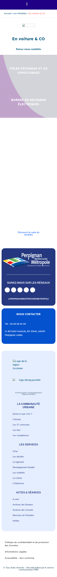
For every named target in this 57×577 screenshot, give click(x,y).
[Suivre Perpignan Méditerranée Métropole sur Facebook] (7, 289)
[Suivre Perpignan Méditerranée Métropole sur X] (32, 289)
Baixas (19, 166)
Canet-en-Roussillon (20, 170)
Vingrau (34, 221)
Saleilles (13, 210)
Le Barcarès (25, 181)
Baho (12, 166)
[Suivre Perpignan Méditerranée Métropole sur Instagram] (13, 289)
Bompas (29, 166)
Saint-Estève (27, 195)
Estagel (14, 181)
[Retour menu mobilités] (29, 47)
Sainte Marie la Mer (28, 206)
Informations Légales (16, 551)
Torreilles (34, 210)
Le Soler (37, 181)
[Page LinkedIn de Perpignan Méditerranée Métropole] (26, 289)
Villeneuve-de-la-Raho (30, 217)
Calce (34, 170)
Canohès (14, 174)
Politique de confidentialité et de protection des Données (27, 544)
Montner (21, 184)
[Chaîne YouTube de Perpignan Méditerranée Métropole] (19, 289)
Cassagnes (40, 174)
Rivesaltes (14, 195)
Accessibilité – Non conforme (19, 558)
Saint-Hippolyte (25, 199)
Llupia (12, 184)
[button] (5, 4)
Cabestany (40, 166)
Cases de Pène (26, 174)
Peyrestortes (27, 188)
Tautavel (23, 210)
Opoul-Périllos (33, 184)
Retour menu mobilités (28, 49)
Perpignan (14, 188)
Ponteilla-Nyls (35, 192)
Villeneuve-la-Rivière (19, 221)
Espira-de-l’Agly (38, 177)
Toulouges (14, 214)
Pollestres (22, 192)
